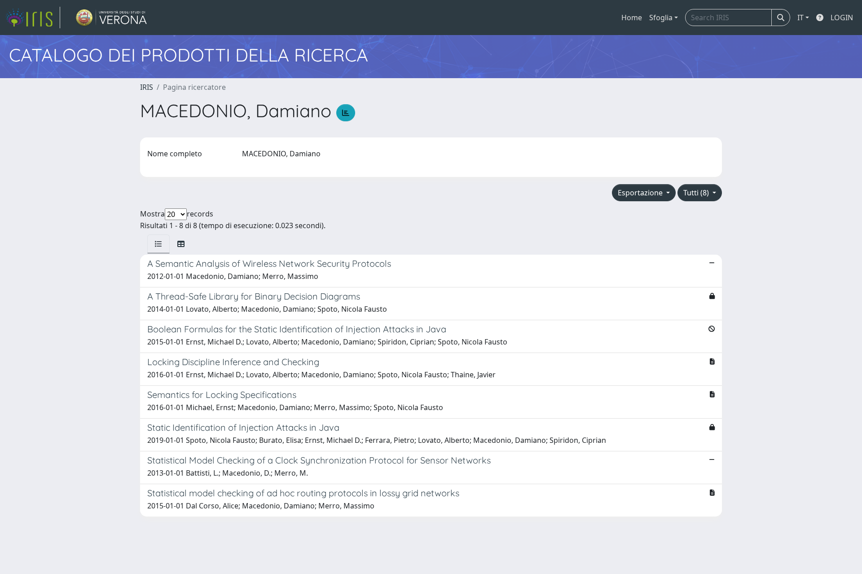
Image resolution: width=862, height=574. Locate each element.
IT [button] (800, 17)
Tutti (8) (697, 193)
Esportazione (641, 193)
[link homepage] (32, 17)
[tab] (158, 243)
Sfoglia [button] (661, 17)
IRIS (146, 87)
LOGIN (842, 17)
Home (631, 17)
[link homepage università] (111, 17)
